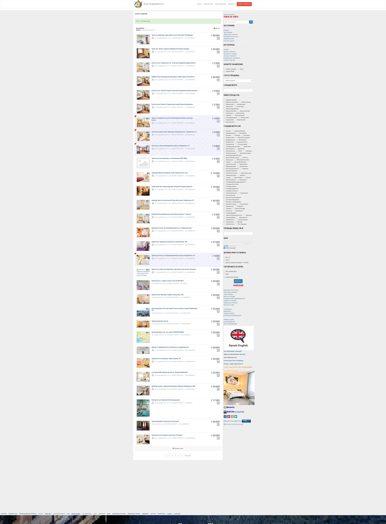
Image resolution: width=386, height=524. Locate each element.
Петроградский (239, 115)
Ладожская (229, 160)
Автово (228, 131)
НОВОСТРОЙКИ (228, 294)
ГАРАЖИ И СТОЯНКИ (230, 300)
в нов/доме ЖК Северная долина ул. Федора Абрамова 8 (170, 372)
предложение (230, 71)
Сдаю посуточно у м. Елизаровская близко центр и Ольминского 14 (173, 255)
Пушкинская (230, 206)
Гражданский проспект (233, 146)
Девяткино (247, 146)
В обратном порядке (232, 277)
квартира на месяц (119, 514)
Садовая (228, 208)
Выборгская (229, 142)
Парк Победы (238, 177)
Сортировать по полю (233, 267)
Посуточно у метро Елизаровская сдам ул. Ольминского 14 (170, 145)
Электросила (230, 224)
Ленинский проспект (242, 160)
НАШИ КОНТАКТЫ (229, 313)
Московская (243, 166)
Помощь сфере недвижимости (233, 364)
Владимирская (230, 140)
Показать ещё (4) (229, 41)
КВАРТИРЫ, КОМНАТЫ (230, 292)
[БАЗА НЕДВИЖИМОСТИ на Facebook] (225, 416)
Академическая (231, 133)
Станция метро (230, 85)
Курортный (229, 113)
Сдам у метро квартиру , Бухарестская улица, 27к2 (167, 294)
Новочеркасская (246, 173)
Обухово (242, 175)
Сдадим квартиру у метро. (160, 321)
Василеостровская (244, 137)
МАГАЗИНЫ (227, 311)
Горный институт (242, 142)
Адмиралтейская (239, 131)
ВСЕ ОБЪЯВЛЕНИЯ (229, 322)
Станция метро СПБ (232, 126)
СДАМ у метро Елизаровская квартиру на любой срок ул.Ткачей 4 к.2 (173, 77)
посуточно (161, 514)
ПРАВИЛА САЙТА (229, 319)
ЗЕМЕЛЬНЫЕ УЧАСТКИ (231, 303)
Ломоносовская (231, 164)
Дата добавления (231, 271)
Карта (227, 260)
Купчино (245, 157)
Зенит (240, 151)
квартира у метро (134, 514)
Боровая (237, 135)
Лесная (228, 162)
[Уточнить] (145, 28)
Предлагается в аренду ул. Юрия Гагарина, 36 (166, 358)
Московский (240, 113)
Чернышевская (243, 219)
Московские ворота (232, 168)
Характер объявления (233, 64)
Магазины (231, 4)
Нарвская (245, 168)
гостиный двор (87, 513)
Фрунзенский (241, 120)
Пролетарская (230, 195)
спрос (241, 69)
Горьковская (230, 144)
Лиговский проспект (240, 162)
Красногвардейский (232, 109)
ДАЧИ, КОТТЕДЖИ (229, 296)
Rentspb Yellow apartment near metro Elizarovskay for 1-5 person (171, 214)
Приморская (244, 193)
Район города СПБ (231, 95)
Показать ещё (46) (229, 60)
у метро (177, 514)
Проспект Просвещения (233, 202)
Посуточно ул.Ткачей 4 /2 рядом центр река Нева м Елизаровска (172, 104)
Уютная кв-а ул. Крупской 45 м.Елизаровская (166, 400)
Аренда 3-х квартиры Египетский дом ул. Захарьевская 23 (170, 347)
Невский (228, 115)
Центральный (230, 122)
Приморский (244, 117)
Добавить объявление (244, 4)
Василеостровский (232, 102)
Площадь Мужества (232, 188)
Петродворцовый (231, 117)
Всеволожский (246, 102)
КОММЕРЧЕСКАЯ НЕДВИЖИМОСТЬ (234, 298)
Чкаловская (230, 222)
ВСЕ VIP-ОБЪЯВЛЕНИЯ (230, 324)
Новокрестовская (231, 173)
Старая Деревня (231, 213)
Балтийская (242, 133)
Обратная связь (208, 4)
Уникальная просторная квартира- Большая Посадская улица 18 (172, 186)
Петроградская (231, 180)
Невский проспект (231, 171)
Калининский (241, 104)
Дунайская (241, 148)
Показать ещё (178, 448)
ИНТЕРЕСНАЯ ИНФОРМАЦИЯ (232, 315)
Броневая (246, 135)
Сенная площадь (240, 208)
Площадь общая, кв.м (233, 228)
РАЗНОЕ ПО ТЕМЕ (229, 305)
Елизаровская (230, 151)
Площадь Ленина (231, 186)
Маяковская (243, 164)
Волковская (242, 140)
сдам (169, 514)
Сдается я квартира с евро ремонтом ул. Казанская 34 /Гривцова (172, 35)
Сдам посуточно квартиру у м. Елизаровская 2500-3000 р (169, 158)
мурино (145, 514)
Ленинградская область (27, 514)
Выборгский (229, 104)
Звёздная (248, 151)
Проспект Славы (231, 204)
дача (95, 513)
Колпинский (240, 106)
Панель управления (220, 4)
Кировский (229, 106)
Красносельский (231, 111)
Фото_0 (228, 257)
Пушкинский (230, 120)
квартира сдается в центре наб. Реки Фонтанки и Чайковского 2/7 (173, 200)
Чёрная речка (230, 219)
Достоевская (230, 148)
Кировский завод (245, 153)
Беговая (228, 135)
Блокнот (199, 4)
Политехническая (231, 193)
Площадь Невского (232, 191)
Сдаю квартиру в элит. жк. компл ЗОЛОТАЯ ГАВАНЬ (168, 332)
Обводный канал (231, 175)
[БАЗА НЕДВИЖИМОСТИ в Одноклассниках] (232, 416)
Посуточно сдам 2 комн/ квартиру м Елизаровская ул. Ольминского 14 (174, 132)
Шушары (239, 222)
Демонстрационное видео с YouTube (237, 262)
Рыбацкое (240, 206)
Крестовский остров (232, 157)
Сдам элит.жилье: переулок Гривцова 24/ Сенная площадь (170, 49)
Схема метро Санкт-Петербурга (233, 360)
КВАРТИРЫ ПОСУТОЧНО (231, 290)
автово (40, 513)
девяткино (102, 513)
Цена (226, 238)
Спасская (229, 211)
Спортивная (239, 211)
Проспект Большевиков (233, 197)
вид (68, 513)
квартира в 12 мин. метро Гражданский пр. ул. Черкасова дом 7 (172, 228)
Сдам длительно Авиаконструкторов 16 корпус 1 (167, 435)
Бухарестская (230, 137)
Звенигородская (231, 153)
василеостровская (59, 513)
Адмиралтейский (231, 100)
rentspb (3, 514)
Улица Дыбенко (231, 217)
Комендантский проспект (234, 155)
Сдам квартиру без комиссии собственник (165, 421)
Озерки (228, 177)
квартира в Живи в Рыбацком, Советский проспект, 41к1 (170, 173)
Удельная (249, 215)
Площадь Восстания (232, 184)
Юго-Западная (242, 224)
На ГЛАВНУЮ (228, 309)
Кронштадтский (245, 111)
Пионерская (243, 180)
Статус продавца (231, 75)
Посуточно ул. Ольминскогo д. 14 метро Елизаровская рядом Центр (173, 63)
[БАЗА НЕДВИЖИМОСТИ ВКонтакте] (228, 416)
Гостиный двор (242, 144)
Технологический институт (234, 215)
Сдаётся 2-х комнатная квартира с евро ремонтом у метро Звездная (174, 269)
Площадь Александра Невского (236, 182)
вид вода (75, 513)
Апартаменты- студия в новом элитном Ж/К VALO (168, 281)
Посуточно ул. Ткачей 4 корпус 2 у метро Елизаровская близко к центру (174, 90)
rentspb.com (12, 514)
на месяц (153, 513)
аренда (48, 514)
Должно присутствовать (235, 253)
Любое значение (231, 69)
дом (108, 514)
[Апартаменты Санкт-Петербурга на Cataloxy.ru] (238, 421)
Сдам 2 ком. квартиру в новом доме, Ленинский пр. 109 (169, 242)
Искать (238, 281)
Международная (231, 166)
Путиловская (244, 204)
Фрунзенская (243, 217)
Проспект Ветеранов (232, 199)
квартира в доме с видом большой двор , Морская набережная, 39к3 (173, 386)
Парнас (248, 177)
